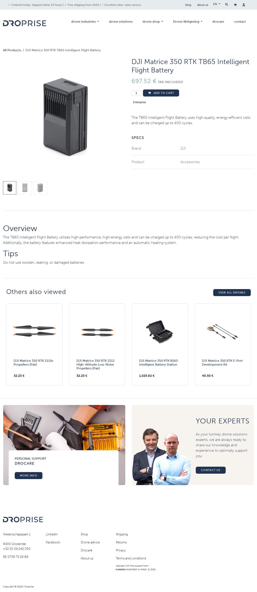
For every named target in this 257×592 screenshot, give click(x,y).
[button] (9, 119)
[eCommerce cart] (235, 5)
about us (202, 5)
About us (87, 558)
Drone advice (90, 542)
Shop (84, 534)
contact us (210, 470)
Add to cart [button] (163, 93)
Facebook (53, 542)
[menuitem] (85, 23)
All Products (12, 50)
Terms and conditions (131, 558)
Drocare (86, 550)
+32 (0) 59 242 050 (17, 549)
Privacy (121, 550)
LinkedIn (52, 534)
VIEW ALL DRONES (232, 292)
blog (188, 5)
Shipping (122, 534)
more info (28, 475)
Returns (121, 542)
